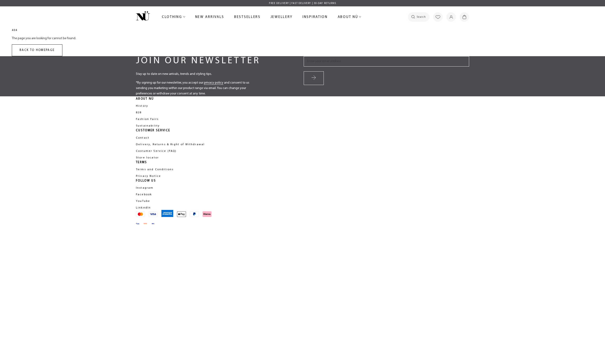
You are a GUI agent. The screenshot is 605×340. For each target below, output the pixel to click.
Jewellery (282, 17)
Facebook (144, 194)
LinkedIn (143, 207)
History (142, 106)
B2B (139, 112)
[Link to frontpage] (143, 16)
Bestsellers (247, 17)
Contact (142, 137)
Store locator (147, 157)
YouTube (143, 201)
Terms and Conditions (154, 169)
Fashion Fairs (147, 119)
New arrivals (209, 17)
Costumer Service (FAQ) (156, 151)
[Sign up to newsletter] (314, 78)
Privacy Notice (148, 176)
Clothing (173, 17)
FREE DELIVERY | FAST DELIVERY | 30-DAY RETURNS (302, 3)
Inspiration (315, 17)
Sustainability (148, 125)
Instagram (144, 188)
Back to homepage (37, 50)
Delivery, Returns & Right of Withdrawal (170, 144)
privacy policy (213, 83)
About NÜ (349, 17)
